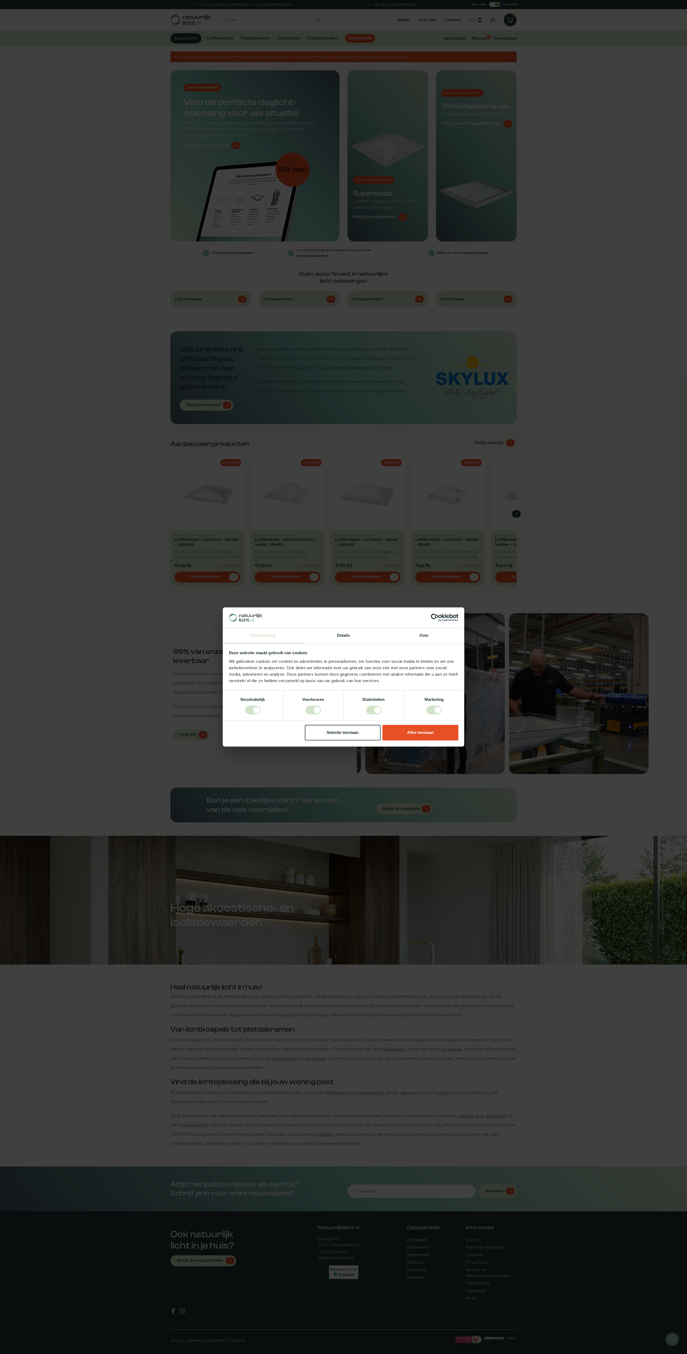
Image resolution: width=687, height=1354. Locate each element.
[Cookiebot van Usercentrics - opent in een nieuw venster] (434, 618)
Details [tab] (343, 635)
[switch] (313, 710)
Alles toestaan (420, 732)
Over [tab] (424, 635)
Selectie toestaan (343, 732)
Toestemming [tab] (263, 635)
